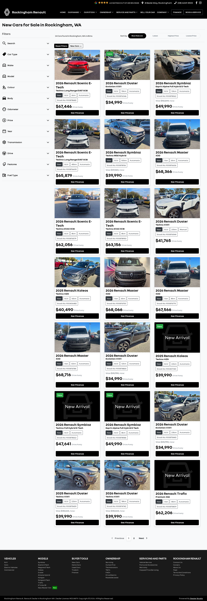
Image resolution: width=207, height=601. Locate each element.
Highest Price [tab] (173, 36)
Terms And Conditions (182, 572)
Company (162, 12)
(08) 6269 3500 (185, 2)
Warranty (143, 567)
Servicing (109, 562)
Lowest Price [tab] (191, 36)
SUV (6, 562)
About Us (177, 567)
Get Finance (77, 112)
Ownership (105, 12)
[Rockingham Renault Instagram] (201, 2)
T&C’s (108, 570)
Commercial (9, 570)
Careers (176, 565)
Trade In (75, 570)
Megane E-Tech (44, 567)
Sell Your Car (147, 12)
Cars (6, 565)
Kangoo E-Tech (44, 580)
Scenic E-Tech (43, 565)
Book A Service (193, 12)
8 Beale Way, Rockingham (158, 2)
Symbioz (41, 562)
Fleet (175, 570)
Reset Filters (61, 46)
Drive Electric (111, 575)
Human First (110, 565)
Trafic (40, 583)
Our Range (73, 12)
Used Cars (76, 567)
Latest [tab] (155, 36)
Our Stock (89, 12)
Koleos (40, 570)
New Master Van (44, 588)
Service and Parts (125, 12)
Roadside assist (112, 577)
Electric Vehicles (10, 567)
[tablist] (164, 35)
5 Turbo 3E (42, 585)
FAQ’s (108, 572)
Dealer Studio (196, 598)
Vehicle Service (145, 562)
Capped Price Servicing (149, 570)
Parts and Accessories (148, 565)
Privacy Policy (179, 575)
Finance (177, 12)
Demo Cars (76, 565)
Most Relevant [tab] (137, 36)
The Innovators (112, 567)
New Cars (76, 562)
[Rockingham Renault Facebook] (197, 2)
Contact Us (177, 562)
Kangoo (41, 577)
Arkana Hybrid (44, 575)
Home (63, 12)
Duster (41, 572)
